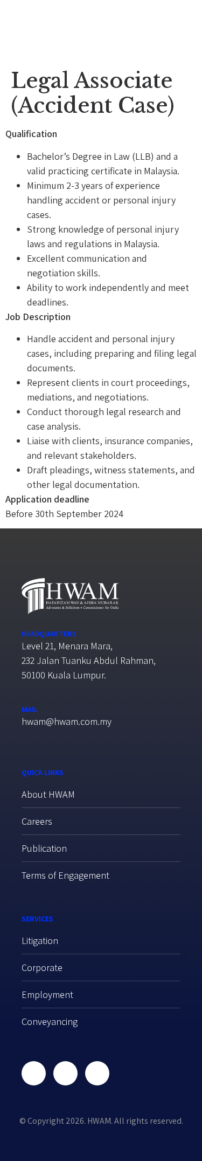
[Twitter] (65, 1073)
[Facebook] (34, 1073)
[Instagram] (97, 1073)
